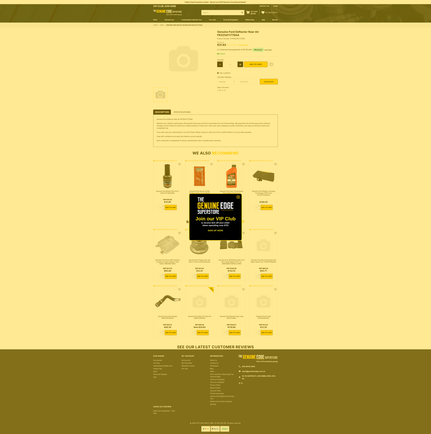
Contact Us (214, 363)
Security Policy (215, 391)
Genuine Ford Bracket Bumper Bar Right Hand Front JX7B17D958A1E (263, 261)
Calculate (269, 82)
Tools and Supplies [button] (230, 20)
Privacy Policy (215, 385)
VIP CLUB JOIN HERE (165, 6)
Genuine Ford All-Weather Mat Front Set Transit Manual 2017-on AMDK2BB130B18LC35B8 (231, 262)
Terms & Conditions (217, 382)
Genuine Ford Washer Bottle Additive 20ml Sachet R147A (199, 192)
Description (162, 112)
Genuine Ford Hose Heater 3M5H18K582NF (167, 317)
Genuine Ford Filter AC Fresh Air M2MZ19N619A (199, 317)
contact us (264, 6)
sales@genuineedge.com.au (253, 371)
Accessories (157, 360)
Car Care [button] (212, 20)
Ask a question (225, 73)
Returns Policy (215, 388)
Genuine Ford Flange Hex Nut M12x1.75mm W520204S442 (199, 261)
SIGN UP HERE (215, 230)
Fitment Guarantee (217, 393)
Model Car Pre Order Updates (221, 401)
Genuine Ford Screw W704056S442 (263, 317)
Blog (211, 369)
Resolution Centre (188, 366)
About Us (213, 360)
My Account (186, 360)
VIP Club (185, 369)
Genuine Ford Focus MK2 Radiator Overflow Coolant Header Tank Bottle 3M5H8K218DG (167, 262)
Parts (155, 371)
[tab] (162, 112)
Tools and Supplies (160, 374)
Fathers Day (157, 369)
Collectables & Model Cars (162, 366)
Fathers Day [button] (249, 20)
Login (275, 6)
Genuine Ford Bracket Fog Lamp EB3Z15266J (231, 317)
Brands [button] (275, 20)
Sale (263, 20)
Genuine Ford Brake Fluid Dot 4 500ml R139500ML (167, 192)
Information (214, 366)
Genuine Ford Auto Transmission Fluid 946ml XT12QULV (231, 192)
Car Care (156, 363)
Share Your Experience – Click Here (164, 412)
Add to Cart (256, 64)
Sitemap (213, 404)
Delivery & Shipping (217, 379)
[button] (271, 64)
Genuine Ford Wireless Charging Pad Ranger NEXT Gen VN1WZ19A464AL (263, 193)
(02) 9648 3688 (248, 366)
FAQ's (212, 371)
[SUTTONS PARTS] (167, 12)
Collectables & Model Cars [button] (191, 20)
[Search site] (242, 12)
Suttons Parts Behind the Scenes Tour (222, 397)
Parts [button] (155, 20)
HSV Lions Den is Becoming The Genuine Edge (221, 375)
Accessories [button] (169, 20)
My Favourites (187, 363)
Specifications (182, 112)
